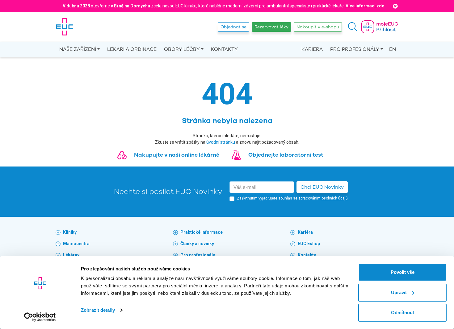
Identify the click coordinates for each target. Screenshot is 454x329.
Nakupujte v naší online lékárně (176, 154)
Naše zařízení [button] (77, 49)
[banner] (64, 26)
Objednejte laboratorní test (285, 154)
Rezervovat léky (271, 27)
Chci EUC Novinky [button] (322, 187)
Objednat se (233, 27)
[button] (352, 26)
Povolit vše (402, 272)
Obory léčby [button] (182, 49)
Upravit (399, 292)
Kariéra (312, 49)
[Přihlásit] (379, 26)
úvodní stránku (220, 142)
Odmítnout (402, 312)
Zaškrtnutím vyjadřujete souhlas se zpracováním (292, 198)
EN (392, 49)
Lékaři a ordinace (132, 49)
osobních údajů (335, 198)
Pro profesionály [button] (354, 49)
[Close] (395, 6)
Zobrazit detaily (98, 310)
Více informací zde (365, 5)
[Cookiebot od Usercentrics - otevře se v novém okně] (40, 317)
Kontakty (224, 49)
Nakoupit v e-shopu (317, 27)
